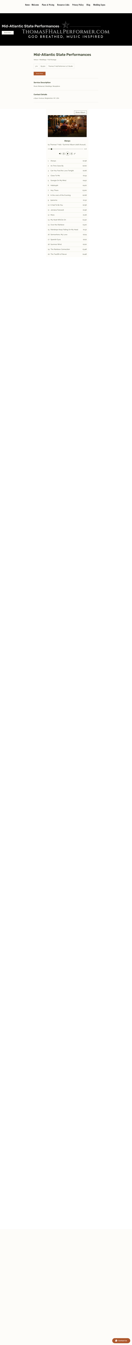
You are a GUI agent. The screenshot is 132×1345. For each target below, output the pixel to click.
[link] (8, 32)
